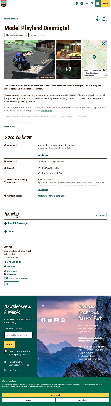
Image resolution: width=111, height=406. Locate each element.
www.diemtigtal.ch (11, 18)
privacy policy (14, 354)
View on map (100, 215)
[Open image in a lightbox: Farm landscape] (68, 49)
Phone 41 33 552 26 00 (90, 337)
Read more (9, 126)
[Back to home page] (3, 3)
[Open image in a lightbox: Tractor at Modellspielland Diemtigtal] (29, 59)
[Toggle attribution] (103, 70)
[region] (94, 59)
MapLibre (88, 70)
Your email (13, 328)
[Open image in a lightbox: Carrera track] (68, 69)
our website (46, 110)
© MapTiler (97, 70)
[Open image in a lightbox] (55, 309)
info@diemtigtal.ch (87, 340)
